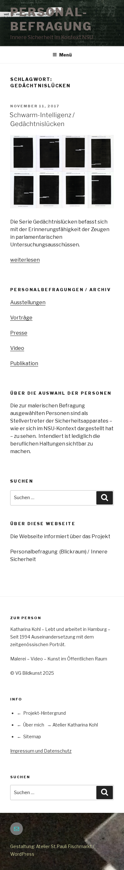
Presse (18, 333)
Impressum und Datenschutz (41, 750)
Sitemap (32, 736)
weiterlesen (25, 260)
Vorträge (21, 318)
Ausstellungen (27, 302)
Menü (65, 54)
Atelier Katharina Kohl (75, 724)
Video (17, 348)
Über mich (33, 724)
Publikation (24, 363)
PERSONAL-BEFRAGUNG (51, 19)
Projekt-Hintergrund (44, 713)
